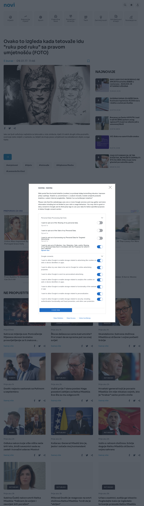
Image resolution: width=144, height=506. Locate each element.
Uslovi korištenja (85, 318)
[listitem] (72, 218)
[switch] (100, 222)
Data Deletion (58, 318)
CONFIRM (56, 310)
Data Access (71, 318)
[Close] (111, 188)
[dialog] (72, 253)
